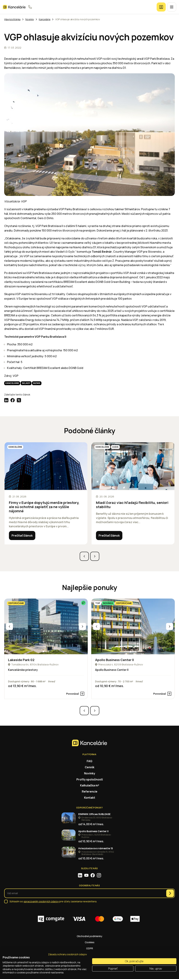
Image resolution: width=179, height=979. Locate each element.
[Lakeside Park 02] (46, 626)
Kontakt (89, 798)
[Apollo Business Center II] (133, 626)
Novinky (89, 773)
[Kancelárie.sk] (14, 7)
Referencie (89, 791)
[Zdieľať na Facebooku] (12, 400)
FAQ (89, 761)
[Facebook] (93, 875)
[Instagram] (99, 875)
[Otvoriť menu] (171, 7)
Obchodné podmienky (89, 936)
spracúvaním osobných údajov (41, 901)
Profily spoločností (89, 779)
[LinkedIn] (80, 875)
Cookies (89, 942)
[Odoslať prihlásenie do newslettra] (170, 893)
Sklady (26, 383)
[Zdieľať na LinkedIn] (6, 400)
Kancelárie (12, 383)
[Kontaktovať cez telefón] (30, 7)
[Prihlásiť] (161, 7)
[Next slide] (94, 556)
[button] (43, 651)
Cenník (89, 767)
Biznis (36, 383)
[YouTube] (86, 875)
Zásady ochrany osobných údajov (67, 954)
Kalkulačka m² (89, 785)
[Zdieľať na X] (19, 400)
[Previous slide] (84, 556)
